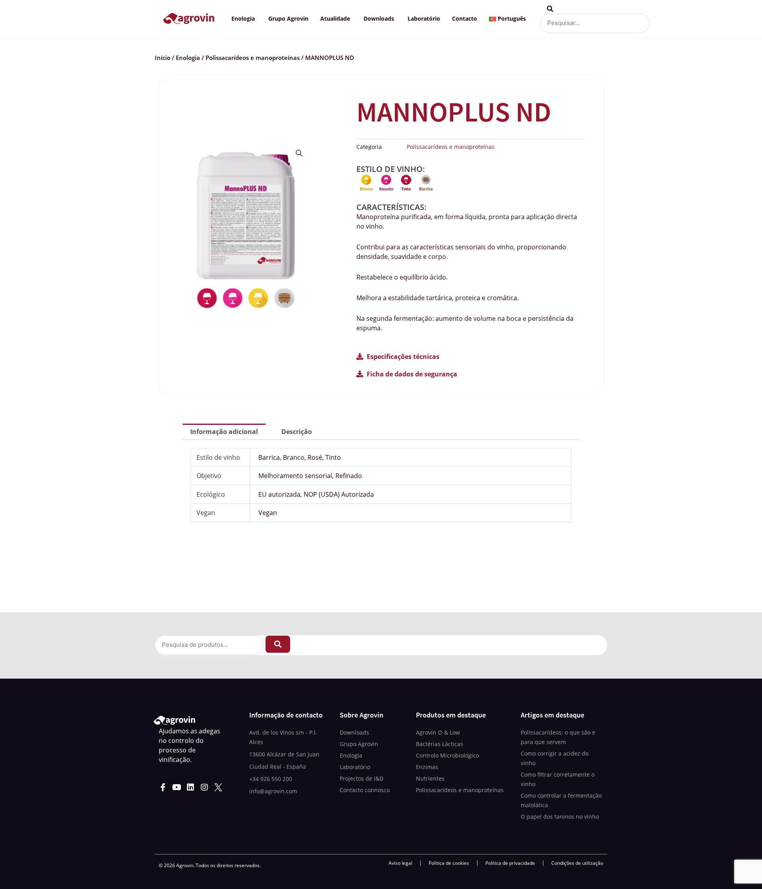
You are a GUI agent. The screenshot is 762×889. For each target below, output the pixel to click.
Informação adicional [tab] (224, 431)
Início (162, 58)
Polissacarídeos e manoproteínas (253, 58)
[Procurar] (278, 644)
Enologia (188, 58)
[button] (299, 153)
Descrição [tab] (296, 431)
